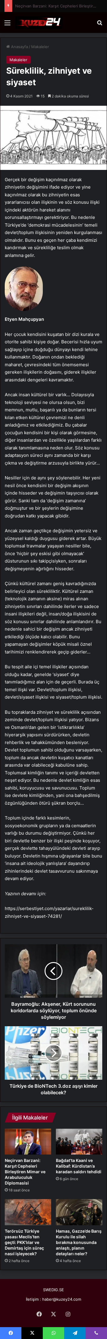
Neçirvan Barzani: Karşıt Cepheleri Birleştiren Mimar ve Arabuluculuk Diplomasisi (25, 1171)
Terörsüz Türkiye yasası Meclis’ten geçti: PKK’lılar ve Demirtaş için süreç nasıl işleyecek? (24, 1242)
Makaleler (40, 46)
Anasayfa (19, 46)
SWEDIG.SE (53, 1289)
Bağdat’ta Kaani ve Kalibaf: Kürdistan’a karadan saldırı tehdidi (78, 1166)
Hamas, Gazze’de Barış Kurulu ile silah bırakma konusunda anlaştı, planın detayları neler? (79, 1242)
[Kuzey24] (38, 22)
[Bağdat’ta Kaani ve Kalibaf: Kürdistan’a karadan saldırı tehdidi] (79, 1142)
